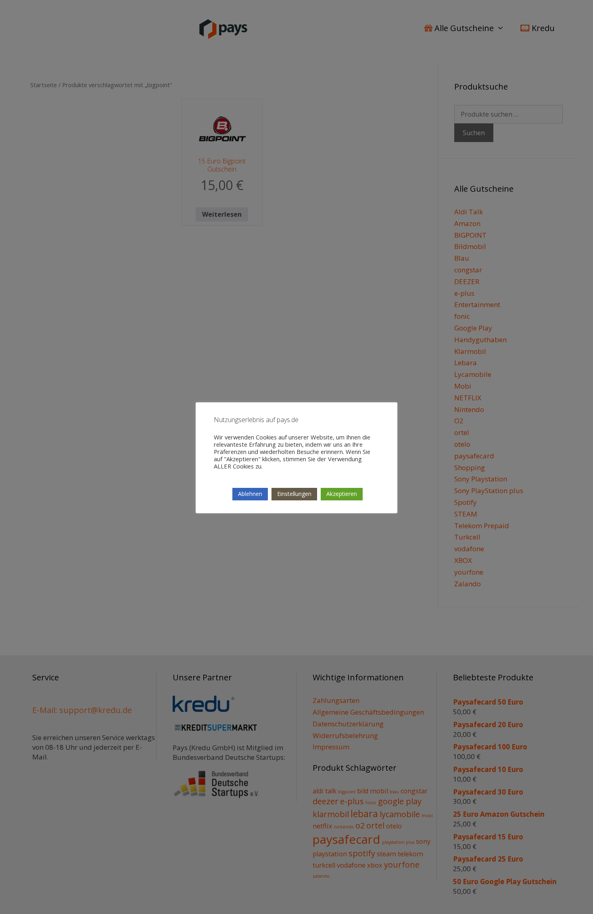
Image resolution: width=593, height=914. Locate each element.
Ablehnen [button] (250, 494)
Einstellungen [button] (294, 494)
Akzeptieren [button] (341, 494)
